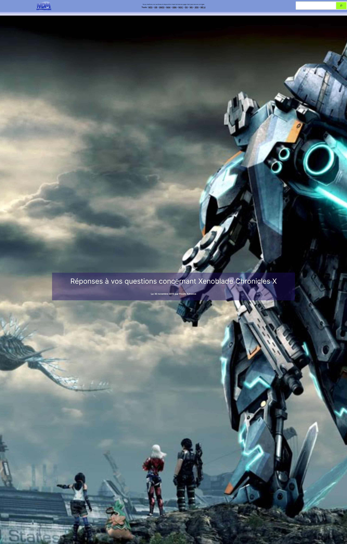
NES (150, 7)
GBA (174, 7)
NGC (181, 7)
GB (155, 7)
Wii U (202, 7)
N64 (168, 7)
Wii (191, 7)
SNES (161, 7)
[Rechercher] (341, 5)
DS (186, 7)
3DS (196, 7)
